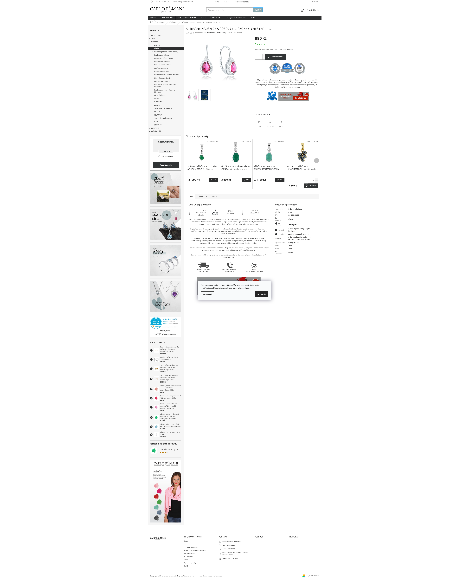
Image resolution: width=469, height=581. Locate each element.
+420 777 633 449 (228, 545)
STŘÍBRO (154, 42)
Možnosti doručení (286, 49)
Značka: (234, 33)
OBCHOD (227, 2)
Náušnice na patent (161, 68)
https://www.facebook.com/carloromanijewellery (235, 553)
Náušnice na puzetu (161, 71)
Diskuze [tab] (214, 196)
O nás (217, 2)
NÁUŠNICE (157, 48)
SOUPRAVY (158, 115)
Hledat (258, 10)
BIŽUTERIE (155, 128)
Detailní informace (261, 114)
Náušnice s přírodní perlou (163, 58)
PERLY (156, 121)
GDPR (186, 560)
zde (247, 288)
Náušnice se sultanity (162, 61)
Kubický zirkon (294, 224)
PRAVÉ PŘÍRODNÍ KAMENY (163, 118)
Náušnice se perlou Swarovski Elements (165, 91)
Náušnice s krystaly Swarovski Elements (165, 85)
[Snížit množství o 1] (264, 58)
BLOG (186, 566)
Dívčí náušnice (159, 95)
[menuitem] (153, 18)
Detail (213, 180)
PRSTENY (157, 112)
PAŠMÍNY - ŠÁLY (156, 131)
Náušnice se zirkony (161, 55)
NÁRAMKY (157, 105)
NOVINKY (157, 45)
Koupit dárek (166, 165)
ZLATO (153, 38)
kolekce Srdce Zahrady (162, 65)
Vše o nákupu (188, 556)
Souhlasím (262, 294)
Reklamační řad (189, 553)
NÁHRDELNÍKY (158, 102)
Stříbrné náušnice (295, 209)
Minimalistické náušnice (163, 78)
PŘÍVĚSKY (157, 98)
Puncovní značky (190, 563)
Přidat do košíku (277, 57)
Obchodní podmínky (241, 2)
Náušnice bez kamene (162, 81)
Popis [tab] (191, 196)
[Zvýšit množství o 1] (264, 55)
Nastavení (207, 294)
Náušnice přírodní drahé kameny (166, 52)
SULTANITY (157, 125)
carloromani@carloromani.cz (232, 541)
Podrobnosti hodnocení (216, 33)
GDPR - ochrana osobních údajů (195, 550)
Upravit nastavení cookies (212, 576)
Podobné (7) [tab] (202, 196)
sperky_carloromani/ (230, 558)
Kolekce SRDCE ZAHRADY (163, 108)
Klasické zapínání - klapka (298, 234)
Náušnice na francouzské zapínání (166, 75)
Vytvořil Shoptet (313, 576)
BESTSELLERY (156, 35)
